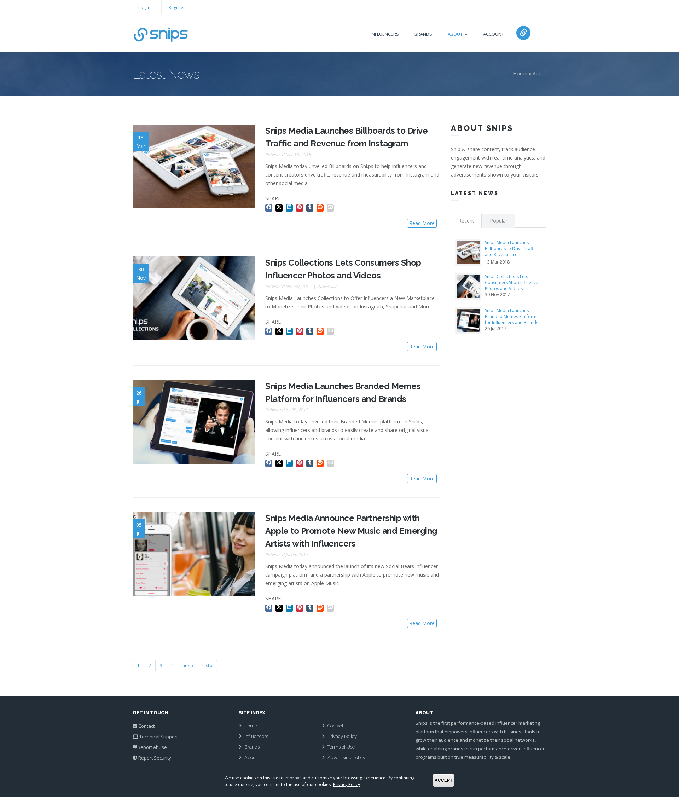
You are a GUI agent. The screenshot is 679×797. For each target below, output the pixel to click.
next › (187, 666)
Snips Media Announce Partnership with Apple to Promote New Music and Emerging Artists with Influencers (351, 531)
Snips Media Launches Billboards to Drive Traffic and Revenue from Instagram (510, 251)
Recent (466, 220)
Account (493, 34)
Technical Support (158, 736)
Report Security (154, 758)
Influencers (385, 34)
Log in (144, 8)
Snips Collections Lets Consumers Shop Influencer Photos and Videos (512, 282)
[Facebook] (269, 206)
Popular (498, 220)
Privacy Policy (342, 736)
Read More (422, 223)
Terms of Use (341, 747)
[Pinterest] (300, 206)
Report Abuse (152, 747)
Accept (443, 780)
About (455, 34)
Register (177, 8)
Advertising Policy (346, 757)
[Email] (331, 206)
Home (520, 73)
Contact (146, 726)
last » (207, 666)
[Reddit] (321, 206)
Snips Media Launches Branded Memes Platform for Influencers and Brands (511, 316)
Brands (423, 34)
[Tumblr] (310, 206)
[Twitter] (279, 206)
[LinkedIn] (290, 206)
